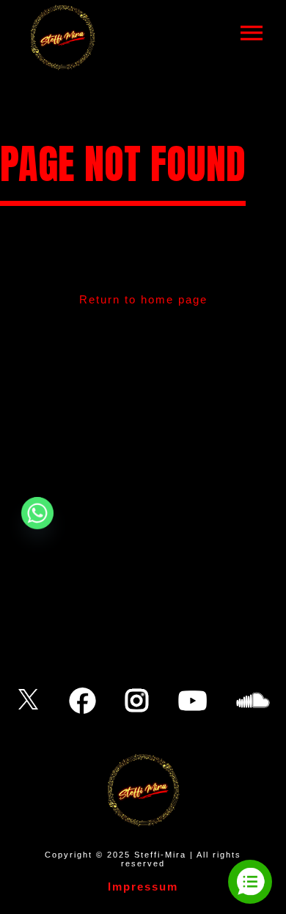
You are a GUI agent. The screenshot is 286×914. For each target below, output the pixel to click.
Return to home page (143, 299)
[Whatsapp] (37, 513)
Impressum (143, 886)
